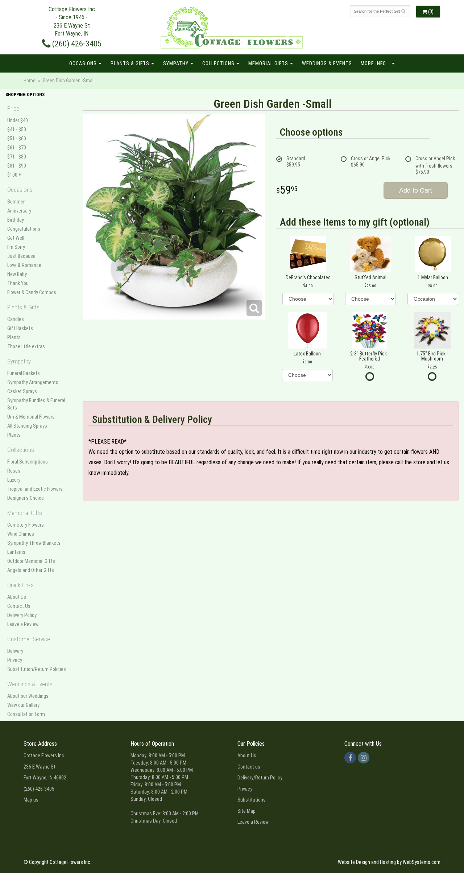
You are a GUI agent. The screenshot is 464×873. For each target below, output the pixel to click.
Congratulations (23, 229)
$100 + (14, 175)
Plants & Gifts (130, 63)
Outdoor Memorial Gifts (31, 561)
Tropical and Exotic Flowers (35, 489)
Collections (218, 63)
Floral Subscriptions (27, 462)
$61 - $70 (16, 148)
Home (30, 80)
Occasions (83, 63)
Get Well (15, 238)
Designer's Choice (25, 498)
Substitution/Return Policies (36, 669)
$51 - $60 (16, 138)
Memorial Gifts (268, 63)
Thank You (18, 283)
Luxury (13, 480)
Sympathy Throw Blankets (34, 543)
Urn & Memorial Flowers (31, 417)
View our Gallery (23, 705)
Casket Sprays (22, 391)
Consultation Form (26, 714)
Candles (15, 319)
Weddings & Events (327, 63)
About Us (16, 597)
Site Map (246, 811)
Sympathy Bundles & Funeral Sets (36, 404)
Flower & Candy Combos (31, 292)
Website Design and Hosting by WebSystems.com (389, 862)
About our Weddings (28, 696)
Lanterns (16, 552)
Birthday (15, 220)
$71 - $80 (16, 157)
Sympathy (175, 63)
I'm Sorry (16, 247)
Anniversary (19, 211)
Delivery (15, 651)
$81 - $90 (16, 166)
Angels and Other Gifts (30, 570)
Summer (16, 202)
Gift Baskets (20, 328)
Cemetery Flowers (25, 525)
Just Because (21, 256)
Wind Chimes (20, 534)
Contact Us (18, 606)
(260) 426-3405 (76, 43)
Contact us (248, 767)
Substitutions (251, 800)
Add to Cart (415, 190)
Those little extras (26, 346)
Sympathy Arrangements (32, 382)
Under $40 (17, 120)
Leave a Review (22, 624)
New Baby (17, 274)
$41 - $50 (16, 129)
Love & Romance (24, 265)
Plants (14, 337)
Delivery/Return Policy (259, 778)
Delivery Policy (22, 615)
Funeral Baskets (23, 373)
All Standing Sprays (27, 426)
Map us (31, 800)
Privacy (14, 660)
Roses (13, 471)
